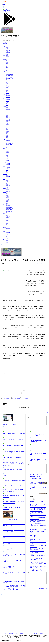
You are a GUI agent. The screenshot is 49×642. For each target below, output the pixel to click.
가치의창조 (5, 55)
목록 (47, 412)
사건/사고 (8, 51)
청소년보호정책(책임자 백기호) (41, 633)
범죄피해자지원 (9, 74)
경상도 (7, 64)
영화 (7, 91)
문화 (4, 81)
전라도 (7, 66)
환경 (7, 54)
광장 (4, 98)
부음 (7, 105)
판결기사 (8, 97)
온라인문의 (30, 633)
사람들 (7, 101)
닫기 (2, 111)
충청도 (7, 63)
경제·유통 (8, 52)
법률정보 (5, 94)
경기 (7, 62)
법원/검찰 (8, 50)
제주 (7, 68)
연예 (7, 87)
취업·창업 (5, 106)
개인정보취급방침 (9, 633)
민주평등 (8, 72)
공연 (7, 89)
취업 (7, 107)
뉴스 (4, 46)
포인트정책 (25, 633)
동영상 (7, 93)
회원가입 (5, 4)
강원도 (7, 67)
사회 (7, 48)
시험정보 (8, 109)
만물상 (7, 56)
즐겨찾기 (5, 1)
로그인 (4, 3)
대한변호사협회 (9, 77)
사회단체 (5, 71)
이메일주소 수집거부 (18, 633)
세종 (7, 70)
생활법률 (8, 95)
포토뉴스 (8, 58)
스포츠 (7, 86)
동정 (7, 102)
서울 (7, 60)
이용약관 (3, 633)
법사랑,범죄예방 (9, 75)
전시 (7, 90)
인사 (7, 103)
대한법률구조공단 (10, 78)
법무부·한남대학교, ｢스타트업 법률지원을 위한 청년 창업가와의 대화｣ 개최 (38, 531)
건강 (7, 82)
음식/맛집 (8, 83)
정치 (7, 47)
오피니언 (8, 99)
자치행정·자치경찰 (7, 59)
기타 (7, 79)
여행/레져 (8, 85)
